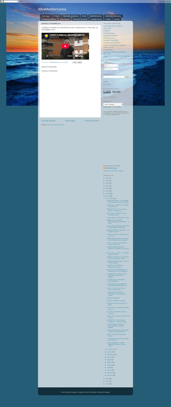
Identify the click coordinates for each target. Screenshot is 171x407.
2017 (107, 196)
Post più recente (48, 121)
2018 (107, 193)
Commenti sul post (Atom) (56, 124)
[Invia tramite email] (73, 62)
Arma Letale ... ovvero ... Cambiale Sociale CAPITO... (117, 253)
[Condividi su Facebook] (79, 62)
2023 (107, 180)
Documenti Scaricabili (80, 19)
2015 (107, 381)
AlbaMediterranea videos (113, 16)
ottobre (109, 352)
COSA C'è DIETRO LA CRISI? (116, 301)
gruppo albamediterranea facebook (114, 45)
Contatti (107, 19)
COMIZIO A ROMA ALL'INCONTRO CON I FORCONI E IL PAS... (118, 257)
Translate (118, 107)
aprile (109, 367)
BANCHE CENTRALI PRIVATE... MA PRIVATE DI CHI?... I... (118, 231)
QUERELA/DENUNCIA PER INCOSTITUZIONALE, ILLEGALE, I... (118, 248)
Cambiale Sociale (96, 19)
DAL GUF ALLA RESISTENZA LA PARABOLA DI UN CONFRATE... (118, 270)
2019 (107, 191)
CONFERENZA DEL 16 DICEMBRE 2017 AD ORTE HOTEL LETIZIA (118, 201)
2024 (107, 178)
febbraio (110, 373)
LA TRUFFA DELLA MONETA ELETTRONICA (116, 280)
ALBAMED (106, 31)
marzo (109, 370)
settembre (110, 354)
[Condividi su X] (77, 62)
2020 (107, 188)
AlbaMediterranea (52, 9)
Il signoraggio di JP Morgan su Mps (118, 217)
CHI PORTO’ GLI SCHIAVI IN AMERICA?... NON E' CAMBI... (117, 321)
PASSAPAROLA (108, 50)
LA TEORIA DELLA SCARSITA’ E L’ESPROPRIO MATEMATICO (117, 284)
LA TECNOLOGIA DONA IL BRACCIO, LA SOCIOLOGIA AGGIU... (116, 294)
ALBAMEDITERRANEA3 (110, 40)
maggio (109, 365)
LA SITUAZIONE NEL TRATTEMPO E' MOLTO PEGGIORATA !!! (118, 331)
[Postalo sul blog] (75, 62)
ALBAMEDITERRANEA (110, 35)
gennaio (110, 375)
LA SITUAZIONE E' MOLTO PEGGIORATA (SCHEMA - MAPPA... (115, 326)
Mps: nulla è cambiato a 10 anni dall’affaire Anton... (117, 214)
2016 (107, 378)
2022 (107, 183)
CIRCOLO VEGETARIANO (111, 42)
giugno (109, 362)
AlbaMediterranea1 (96, 16)
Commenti (109, 68)
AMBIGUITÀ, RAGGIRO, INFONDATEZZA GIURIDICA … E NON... (118, 221)
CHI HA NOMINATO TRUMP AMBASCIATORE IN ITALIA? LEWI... (116, 344)
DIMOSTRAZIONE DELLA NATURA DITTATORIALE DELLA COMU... (118, 239)
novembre (110, 349)
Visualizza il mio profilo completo (113, 171)
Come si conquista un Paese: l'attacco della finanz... (116, 288)
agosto (109, 357)
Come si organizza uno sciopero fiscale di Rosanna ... (117, 243)
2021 (107, 186)
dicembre (110, 198)
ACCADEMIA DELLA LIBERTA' (112, 26)
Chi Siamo (56, 16)
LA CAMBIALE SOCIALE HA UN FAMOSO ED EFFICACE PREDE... (116, 275)
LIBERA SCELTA (108, 47)
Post (107, 65)
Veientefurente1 (65, 19)
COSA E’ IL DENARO (113, 298)
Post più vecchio (92, 121)
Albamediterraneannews (71, 16)
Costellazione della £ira (48, 19)
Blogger (107, 392)
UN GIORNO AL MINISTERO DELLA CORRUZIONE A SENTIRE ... (118, 226)
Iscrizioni (117, 19)
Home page (45, 16)
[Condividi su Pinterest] (81, 62)
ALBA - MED (107, 28)
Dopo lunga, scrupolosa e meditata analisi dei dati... (118, 205)
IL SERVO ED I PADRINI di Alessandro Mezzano (115, 266)
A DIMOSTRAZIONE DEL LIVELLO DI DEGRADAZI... (117, 262)
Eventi (84, 16)
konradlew (93, 392)
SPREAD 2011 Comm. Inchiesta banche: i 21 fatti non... (117, 210)
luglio (109, 359)
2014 (107, 384)
